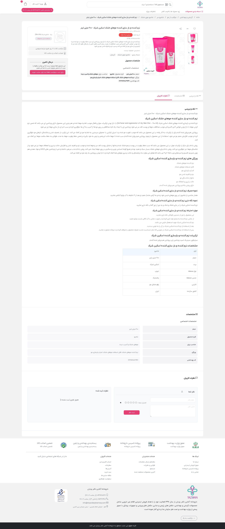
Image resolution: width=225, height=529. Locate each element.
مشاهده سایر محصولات (43, 39)
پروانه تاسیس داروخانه (190, 469)
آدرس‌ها (108, 469)
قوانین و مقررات (149, 465)
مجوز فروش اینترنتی (191, 465)
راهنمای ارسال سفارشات (147, 462)
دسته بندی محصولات (193, 11)
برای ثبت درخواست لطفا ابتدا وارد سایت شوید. (48, 72)
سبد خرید (107, 472)
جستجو (152, 469)
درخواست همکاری (105, 479)
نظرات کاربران (162, 96)
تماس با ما (195, 472)
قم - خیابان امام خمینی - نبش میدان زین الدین (89, 507)
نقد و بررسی (194, 96)
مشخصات (178, 96)
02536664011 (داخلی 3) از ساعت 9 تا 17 (93, 499)
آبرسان (112, 55)
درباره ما (196, 462)
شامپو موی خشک (124, 55)
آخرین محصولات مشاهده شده (144, 472)
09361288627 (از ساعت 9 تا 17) (95, 495)
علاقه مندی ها (106, 475)
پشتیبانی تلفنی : (36, 10)
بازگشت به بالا (188, 518)
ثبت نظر (132, 412)
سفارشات (108, 465)
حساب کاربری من (105, 462)
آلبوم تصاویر (150, 71)
